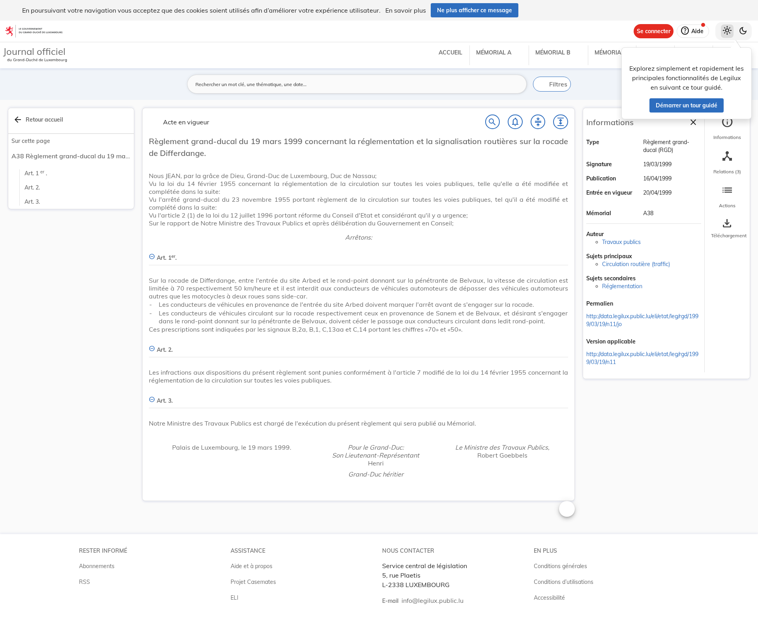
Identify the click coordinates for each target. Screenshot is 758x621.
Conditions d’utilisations (563, 581)
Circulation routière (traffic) (636, 264)
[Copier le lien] (624, 304)
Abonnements (96, 566)
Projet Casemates (253, 581)
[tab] (727, 128)
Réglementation (622, 286)
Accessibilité (549, 597)
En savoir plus (405, 10)
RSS (84, 581)
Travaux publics (621, 242)
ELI (234, 597)
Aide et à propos (251, 566)
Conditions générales (560, 566)
